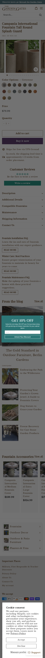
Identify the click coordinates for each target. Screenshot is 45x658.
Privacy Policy (18, 633)
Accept (21, 640)
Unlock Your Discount (22, 337)
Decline (21, 646)
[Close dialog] (42, 317)
